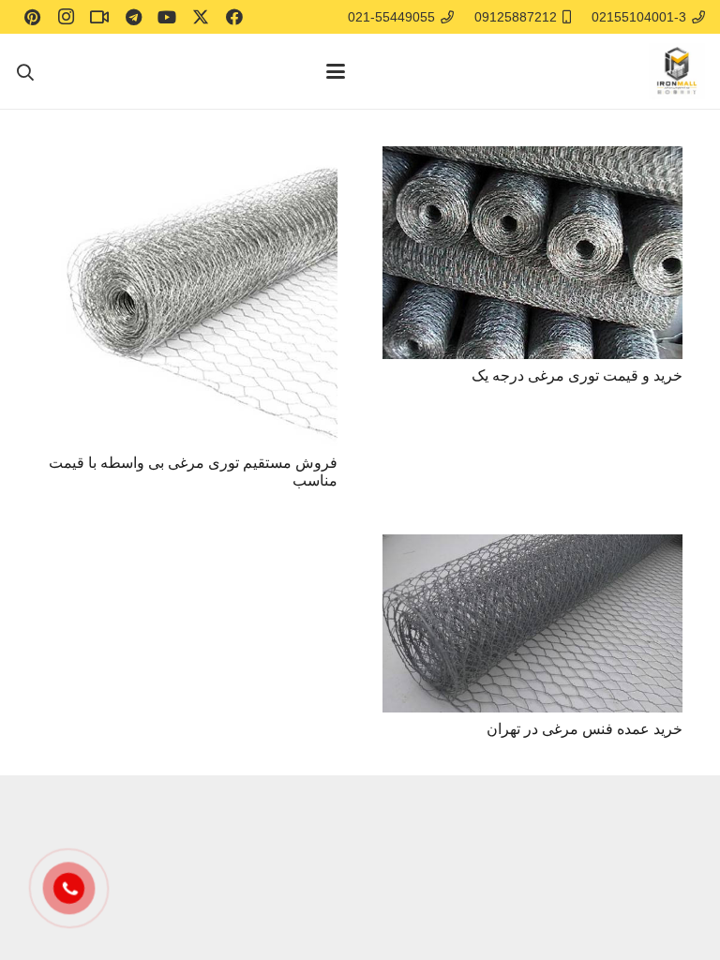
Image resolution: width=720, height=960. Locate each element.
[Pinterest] (32, 17)
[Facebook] (234, 17)
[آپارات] (99, 17)
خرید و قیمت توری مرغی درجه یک (577, 375)
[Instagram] (65, 17)
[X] (201, 17)
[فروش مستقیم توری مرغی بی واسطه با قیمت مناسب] (188, 296)
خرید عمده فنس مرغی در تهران (584, 729)
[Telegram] (133, 17)
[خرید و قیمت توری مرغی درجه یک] (532, 252)
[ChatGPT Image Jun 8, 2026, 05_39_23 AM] (677, 71)
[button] (335, 71)
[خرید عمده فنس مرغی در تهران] (532, 623)
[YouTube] (167, 17)
